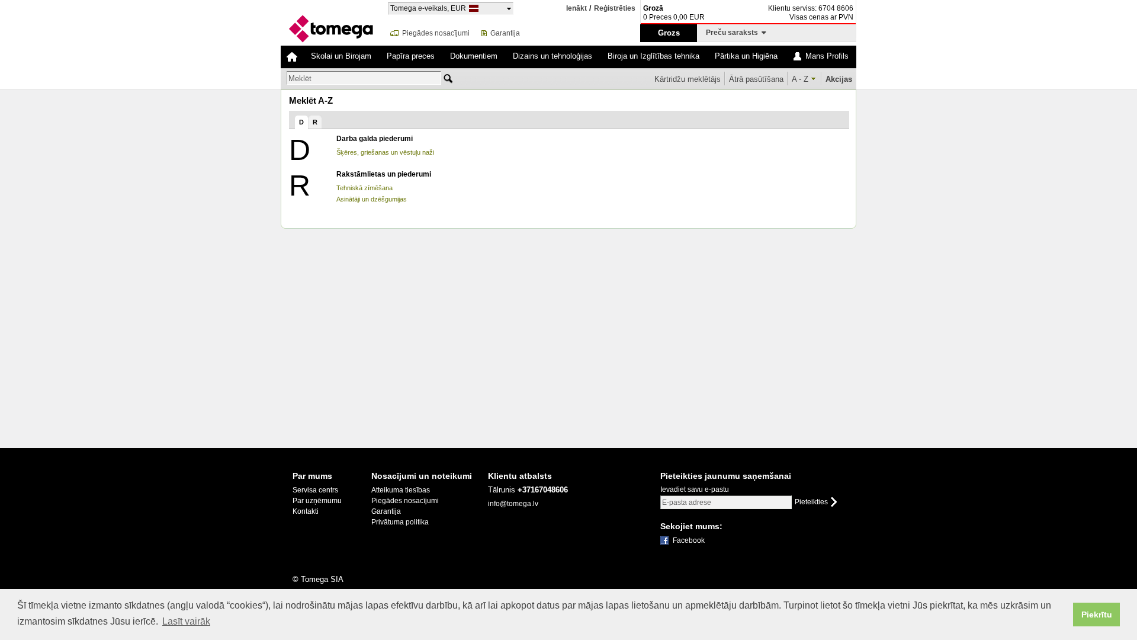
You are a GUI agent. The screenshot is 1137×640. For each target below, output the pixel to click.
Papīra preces (411, 56)
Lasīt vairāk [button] (186, 621)
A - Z (800, 79)
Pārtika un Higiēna (746, 56)
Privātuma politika (400, 522)
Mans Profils (827, 56)
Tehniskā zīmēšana (364, 187)
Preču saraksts (734, 32)
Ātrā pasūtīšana (756, 79)
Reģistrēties (614, 8)
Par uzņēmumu (317, 501)
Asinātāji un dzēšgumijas (371, 199)
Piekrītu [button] (1096, 614)
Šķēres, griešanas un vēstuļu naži (385, 152)
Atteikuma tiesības (400, 490)
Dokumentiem (473, 56)
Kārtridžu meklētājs (687, 79)
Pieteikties (811, 502)
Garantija (505, 33)
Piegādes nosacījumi (436, 33)
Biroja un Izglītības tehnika (653, 56)
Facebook (689, 540)
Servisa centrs (315, 490)
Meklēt (299, 78)
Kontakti (306, 511)
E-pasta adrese (686, 502)
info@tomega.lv (513, 504)
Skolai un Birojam (341, 56)
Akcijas (839, 79)
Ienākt (576, 8)
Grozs (669, 32)
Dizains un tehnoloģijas (552, 56)
